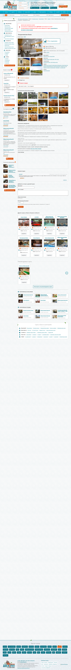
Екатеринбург (43, 646)
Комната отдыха (47, 67)
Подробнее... (7, 80)
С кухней (50, 336)
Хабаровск (58, 652)
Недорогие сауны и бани (9, 43)
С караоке (6, 58)
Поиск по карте (45, 7)
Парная (19, 12)
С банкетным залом (63, 336)
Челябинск (64, 652)
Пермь (4, 652)
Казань (59, 646)
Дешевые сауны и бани (9, 42)
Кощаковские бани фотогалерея (26, 90)
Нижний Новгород (38, 649)
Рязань (14, 652)
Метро (13, 12)
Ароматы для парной (48, 65)
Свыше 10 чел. (42, 330)
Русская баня (41, 18)
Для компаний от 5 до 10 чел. (9, 37)
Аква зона (27, 12)
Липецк (22, 649)
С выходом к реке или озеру (55, 334)
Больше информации (10, 190)
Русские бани (7, 25)
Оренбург (64, 649)
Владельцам (54, 7)
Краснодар (5, 649)
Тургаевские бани (7, 111)
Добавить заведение (53, 664)
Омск (60, 649)
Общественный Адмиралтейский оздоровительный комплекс (49, 217)
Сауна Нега (6, 83)
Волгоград (31, 646)
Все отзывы (10, 158)
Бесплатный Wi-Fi (57, 66)
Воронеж (37, 646)
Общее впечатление (22, 197)
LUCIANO (37, 217)
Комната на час (64, 66)
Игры (64, 12)
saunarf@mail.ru (54, 28)
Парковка (57, 67)
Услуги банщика (47, 70)
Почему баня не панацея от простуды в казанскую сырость (12, 182)
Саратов (24, 652)
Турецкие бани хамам (9, 28)
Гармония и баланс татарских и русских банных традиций (12, 167)
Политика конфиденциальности (23, 668)
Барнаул (18, 646)
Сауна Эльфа (6, 120)
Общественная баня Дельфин (62, 217)
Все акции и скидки (10, 105)
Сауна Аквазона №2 (49, 237)
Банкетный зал (65, 65)
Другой (49, 18)
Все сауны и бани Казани (23, 18)
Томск (34, 652)
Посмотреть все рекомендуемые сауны (43, 286)
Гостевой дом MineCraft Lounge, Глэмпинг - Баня (62, 311)
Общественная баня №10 (62, 238)
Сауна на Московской (8, 73)
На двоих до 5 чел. (8, 34)
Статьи (42, 665)
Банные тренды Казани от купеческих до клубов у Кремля (12, 172)
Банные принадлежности (48, 66)
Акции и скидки (48, 665)
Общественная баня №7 (8, 128)
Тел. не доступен (52, 41)
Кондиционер (52, 67)
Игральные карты (47, 62)
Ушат (58, 59)
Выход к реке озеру (50, 59)
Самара (19, 652)
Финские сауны (8, 26)
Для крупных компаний (9, 38)
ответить (65, 180)
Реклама (55, 662)
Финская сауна (35, 18)
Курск (17, 649)
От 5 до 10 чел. (35, 330)
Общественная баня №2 (45, 315)
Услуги (57, 12)
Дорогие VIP (7, 45)
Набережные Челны (29, 649)
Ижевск (49, 646)
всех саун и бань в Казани (36, 148)
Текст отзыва (21, 189)
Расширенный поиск (10, 65)
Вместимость (43, 12)
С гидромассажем (45, 334)
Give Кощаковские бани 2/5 (19, 198)
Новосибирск (53, 649)
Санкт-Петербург (11, 646)
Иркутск (54, 646)
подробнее (24, 233)
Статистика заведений (45, 667)
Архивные (46, 664)
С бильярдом (7, 60)
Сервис (51, 12)
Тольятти (29, 652)
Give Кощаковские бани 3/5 (20, 198)
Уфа (53, 652)
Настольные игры (54, 62)
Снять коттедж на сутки (9, 46)
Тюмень (43, 652)
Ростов (9, 652)
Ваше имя (20, 185)
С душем (6, 54)
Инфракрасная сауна (9, 31)
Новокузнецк (46, 649)
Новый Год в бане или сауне (10, 48)
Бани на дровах (8, 29)
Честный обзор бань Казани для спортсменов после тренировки (12, 187)
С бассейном (7, 52)
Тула (38, 652)
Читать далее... (5, 116)
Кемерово (65, 646)
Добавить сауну (64, 6)
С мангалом (7, 61)
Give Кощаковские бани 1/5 (18, 198)
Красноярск (12, 649)
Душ (55, 59)
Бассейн (45, 59)
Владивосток (24, 646)
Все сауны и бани (35, 7)
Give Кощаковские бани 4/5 (21, 198)
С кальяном (7, 63)
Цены (35, 12)
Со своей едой (62, 67)
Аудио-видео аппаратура (57, 65)
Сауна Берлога (36, 237)
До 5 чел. (29, 330)
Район (6, 12)
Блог (42, 664)
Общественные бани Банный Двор (62, 316)
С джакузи (6, 53)
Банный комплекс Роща (9, 95)
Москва (4, 646)
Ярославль (5, 655)
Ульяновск (49, 652)
